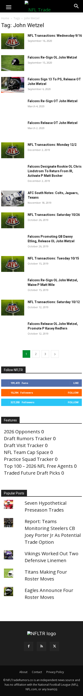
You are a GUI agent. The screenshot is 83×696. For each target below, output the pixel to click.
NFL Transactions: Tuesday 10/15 (53, 258)
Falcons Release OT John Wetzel (52, 123)
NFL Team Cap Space (26, 452)
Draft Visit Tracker (24, 445)
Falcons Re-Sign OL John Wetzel (52, 57)
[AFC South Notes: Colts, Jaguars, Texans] (12, 198)
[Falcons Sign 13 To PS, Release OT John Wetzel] (12, 85)
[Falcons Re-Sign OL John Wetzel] (12, 63)
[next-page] (55, 354)
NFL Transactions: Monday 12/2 (52, 145)
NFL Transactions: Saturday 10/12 (54, 302)
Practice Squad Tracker (29, 459)
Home (5, 18)
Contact (37, 672)
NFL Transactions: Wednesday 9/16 (55, 35)
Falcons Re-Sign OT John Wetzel (52, 101)
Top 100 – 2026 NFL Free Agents (38, 466)
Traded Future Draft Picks (32, 473)
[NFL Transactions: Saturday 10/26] (12, 220)
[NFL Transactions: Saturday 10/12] (12, 308)
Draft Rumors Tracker (28, 438)
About (23, 672)
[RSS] (41, 646)
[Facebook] (28, 646)
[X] (54, 646)
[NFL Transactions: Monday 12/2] (12, 150)
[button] (8, 7)
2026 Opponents (22, 431)
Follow (73, 392)
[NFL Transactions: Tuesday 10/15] (12, 264)
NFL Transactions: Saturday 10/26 (54, 215)
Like (76, 383)
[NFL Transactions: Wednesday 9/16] (12, 41)
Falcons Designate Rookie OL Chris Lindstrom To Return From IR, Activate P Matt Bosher (55, 171)
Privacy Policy (55, 672)
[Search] (76, 6)
